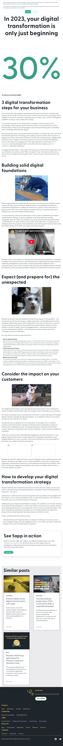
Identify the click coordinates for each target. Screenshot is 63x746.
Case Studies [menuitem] (11, 727)
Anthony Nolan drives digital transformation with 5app (15, 601)
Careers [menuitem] (20, 733)
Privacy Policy (26, 739)
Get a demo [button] (41, 698)
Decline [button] (35, 11)
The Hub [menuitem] (18, 709)
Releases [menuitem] (35, 727)
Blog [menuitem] (3, 727)
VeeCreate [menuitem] (26, 709)
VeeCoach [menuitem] (10, 709)
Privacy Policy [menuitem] (6, 721)
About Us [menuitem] (4, 733)
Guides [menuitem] (28, 727)
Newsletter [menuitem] (20, 727)
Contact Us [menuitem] (12, 733)
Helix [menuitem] (3, 709)
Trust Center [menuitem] (33, 721)
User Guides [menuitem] (43, 721)
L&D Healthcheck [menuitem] (22, 715)
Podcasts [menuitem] (43, 727)
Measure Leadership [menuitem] (8, 715)
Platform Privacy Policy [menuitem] (20, 721)
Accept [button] (27, 11)
